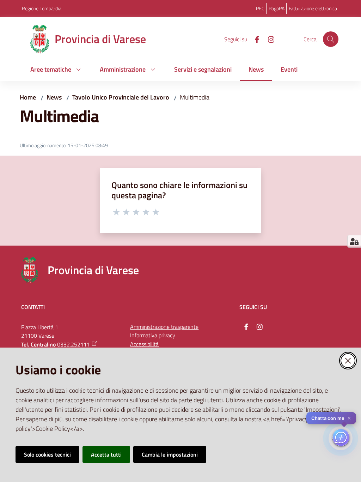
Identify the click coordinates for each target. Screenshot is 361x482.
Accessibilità (144, 344)
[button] (330, 39)
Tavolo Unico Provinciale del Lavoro (120, 97)
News (54, 97)
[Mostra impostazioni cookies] (354, 241)
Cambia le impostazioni (170, 454)
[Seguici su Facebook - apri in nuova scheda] (254, 39)
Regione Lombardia (41, 8)
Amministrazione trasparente (164, 327)
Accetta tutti (106, 454)
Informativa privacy (152, 335)
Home (28, 97)
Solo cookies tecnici (47, 454)
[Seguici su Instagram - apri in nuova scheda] (268, 39)
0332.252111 (73, 344)
